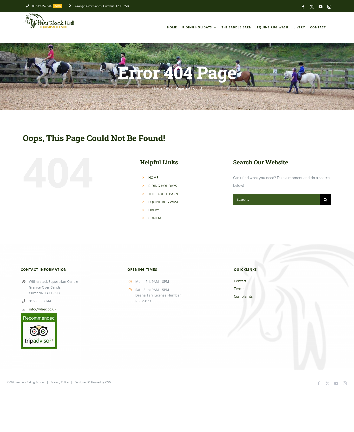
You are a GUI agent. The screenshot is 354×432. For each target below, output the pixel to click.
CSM (108, 382)
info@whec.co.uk (42, 309)
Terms (239, 288)
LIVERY (153, 210)
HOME (153, 177)
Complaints (243, 296)
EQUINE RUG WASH (163, 202)
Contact (240, 280)
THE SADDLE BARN (163, 194)
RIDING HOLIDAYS (162, 185)
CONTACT (156, 218)
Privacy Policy (60, 382)
